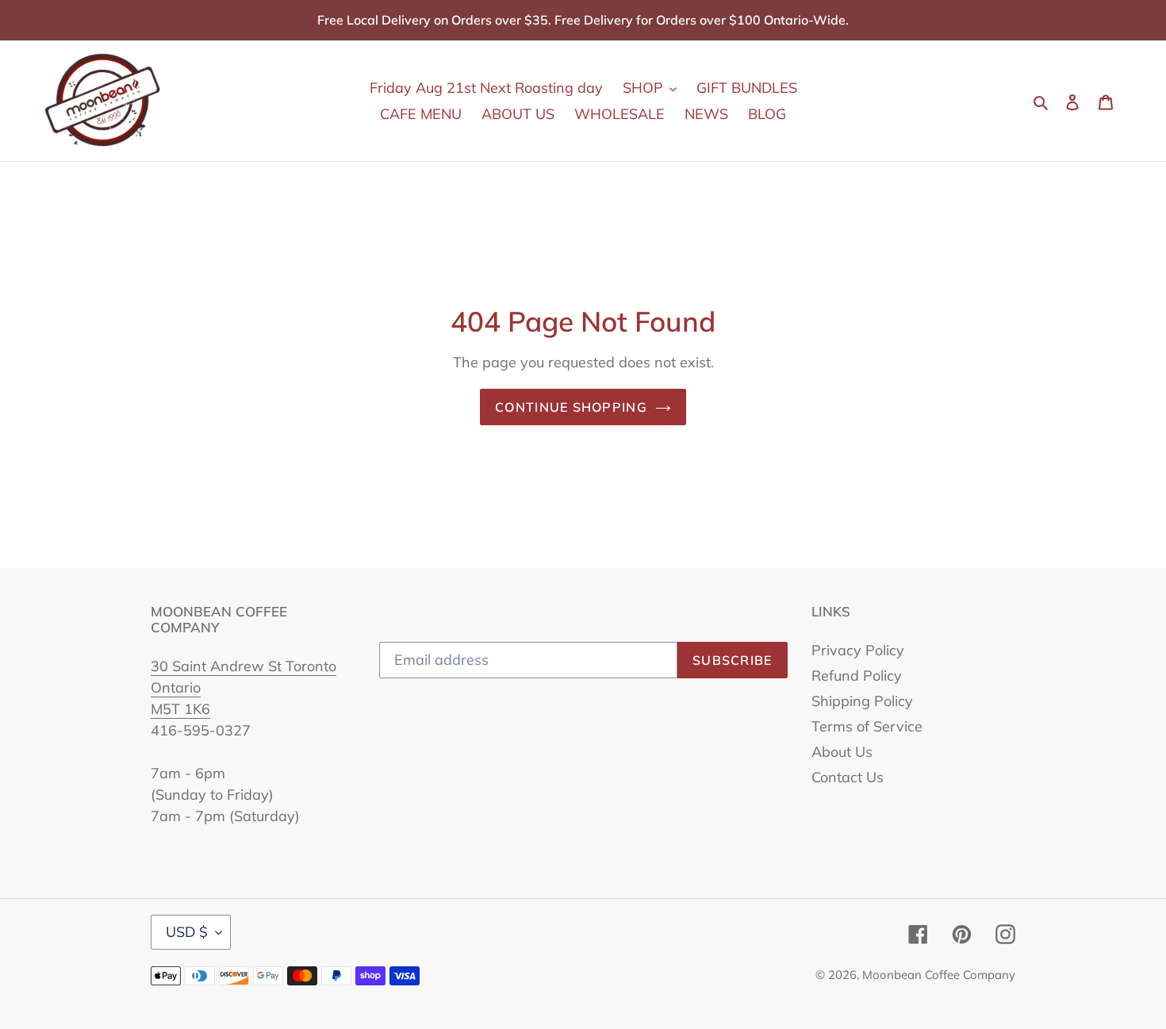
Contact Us (847, 777)
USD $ (187, 932)
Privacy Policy (857, 650)
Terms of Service (866, 726)
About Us (842, 752)
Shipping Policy (862, 701)
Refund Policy (856, 675)
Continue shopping (571, 407)
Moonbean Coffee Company (938, 974)
